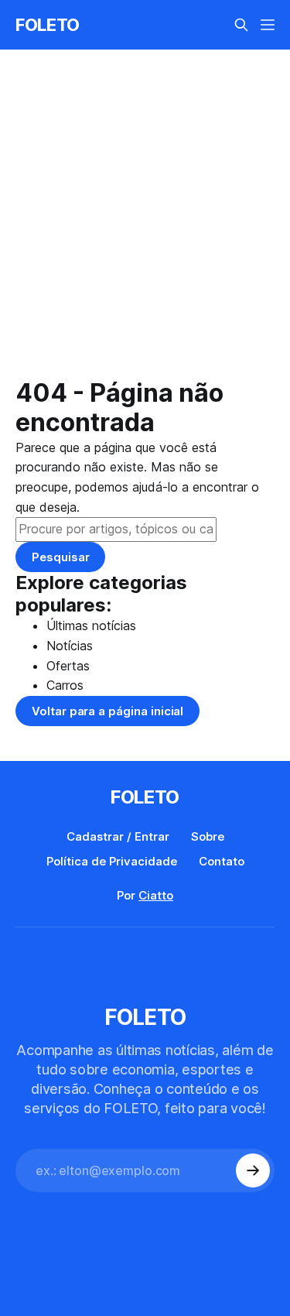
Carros (65, 685)
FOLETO (47, 24)
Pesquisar (60, 557)
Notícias (69, 645)
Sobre (207, 836)
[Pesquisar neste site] (241, 24)
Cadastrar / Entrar (118, 836)
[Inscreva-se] (253, 1170)
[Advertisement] (145, 226)
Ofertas (68, 665)
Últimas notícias (91, 625)
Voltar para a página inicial (107, 711)
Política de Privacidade (111, 861)
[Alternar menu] (267, 24)
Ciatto (155, 895)
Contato (221, 861)
